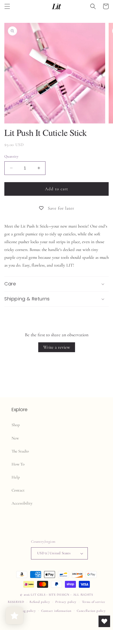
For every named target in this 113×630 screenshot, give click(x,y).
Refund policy (40, 602)
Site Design (59, 594)
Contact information (56, 611)
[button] (7, 6)
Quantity (11, 156)
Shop (16, 424)
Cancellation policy (91, 611)
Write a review (56, 347)
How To (18, 464)
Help (16, 477)
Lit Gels (38, 594)
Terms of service (93, 602)
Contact (18, 490)
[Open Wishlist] (104, 621)
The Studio (20, 451)
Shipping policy (24, 611)
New (15, 438)
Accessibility (22, 503)
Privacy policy (65, 602)
